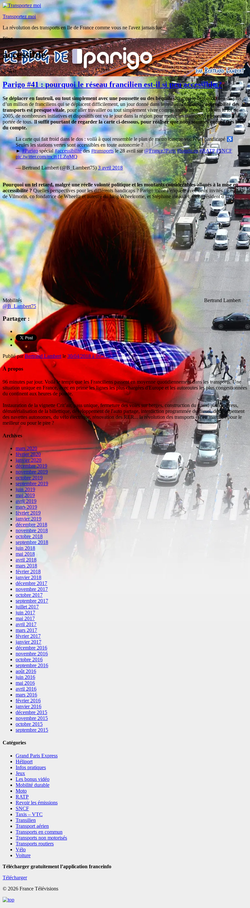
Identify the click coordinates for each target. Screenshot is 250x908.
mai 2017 (25, 618)
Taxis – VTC (29, 814)
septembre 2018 (32, 542)
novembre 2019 (32, 472)
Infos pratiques (31, 767)
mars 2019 (26, 507)
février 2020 (28, 454)
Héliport (24, 761)
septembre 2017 (32, 601)
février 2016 (28, 700)
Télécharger (15, 877)
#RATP (207, 151)
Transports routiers (35, 843)
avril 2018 (26, 560)
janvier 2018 (28, 577)
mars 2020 (26, 448)
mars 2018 (26, 565)
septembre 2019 (32, 483)
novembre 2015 (32, 718)
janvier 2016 (28, 706)
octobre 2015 (29, 724)
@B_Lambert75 (19, 306)
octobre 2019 (29, 477)
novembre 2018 (32, 530)
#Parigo (30, 151)
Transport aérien (32, 826)
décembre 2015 (31, 712)
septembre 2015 (32, 730)
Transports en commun (39, 832)
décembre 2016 (31, 648)
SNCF (22, 808)
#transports (102, 151)
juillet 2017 (27, 606)
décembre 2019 (31, 466)
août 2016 (26, 671)
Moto (21, 791)
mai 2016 (25, 683)
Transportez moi (19, 16)
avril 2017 (26, 624)
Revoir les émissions (37, 802)
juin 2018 (25, 548)
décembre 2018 (31, 524)
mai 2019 (25, 495)
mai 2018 (25, 554)
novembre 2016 (32, 653)
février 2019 (28, 513)
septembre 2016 (32, 665)
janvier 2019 (28, 518)
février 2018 (28, 571)
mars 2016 (26, 694)
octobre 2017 (29, 595)
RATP (22, 796)
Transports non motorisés (41, 838)
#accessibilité (68, 151)
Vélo (21, 849)
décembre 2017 (31, 583)
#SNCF (224, 151)
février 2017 (28, 636)
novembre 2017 (32, 589)
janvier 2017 (28, 642)
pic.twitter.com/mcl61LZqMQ (46, 156)
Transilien (26, 820)
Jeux (20, 773)
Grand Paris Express (37, 755)
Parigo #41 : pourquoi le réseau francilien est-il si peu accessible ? (112, 84)
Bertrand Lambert (43, 356)
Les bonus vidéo (32, 779)
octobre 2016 (29, 659)
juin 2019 (25, 489)
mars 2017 (26, 630)
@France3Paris (160, 151)
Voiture (23, 855)
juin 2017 (25, 612)
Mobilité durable (32, 785)
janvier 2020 (28, 460)
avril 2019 (26, 501)
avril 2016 (26, 689)
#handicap (187, 151)
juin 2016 (25, 677)
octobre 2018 (29, 536)
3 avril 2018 (110, 167)
